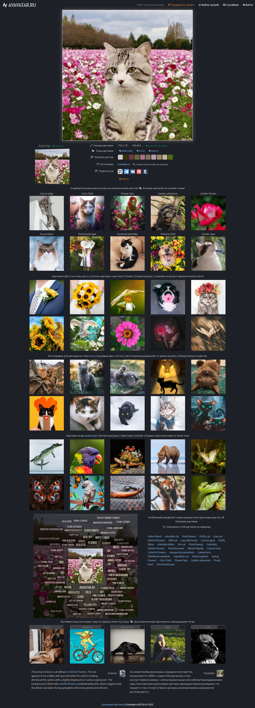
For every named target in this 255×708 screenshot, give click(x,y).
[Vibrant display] (127, 587)
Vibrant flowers (156, 548)
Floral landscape (165, 564)
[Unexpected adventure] (55, 582)
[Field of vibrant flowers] (108, 517)
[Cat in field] (55, 544)
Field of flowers (156, 540)
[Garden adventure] (105, 609)
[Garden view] (116, 591)
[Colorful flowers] (87, 608)
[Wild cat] (61, 577)
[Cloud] (80, 596)
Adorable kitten (165, 544)
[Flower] (92, 542)
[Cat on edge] (130, 560)
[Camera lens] (72, 604)
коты (92, 356)
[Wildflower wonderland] (116, 613)
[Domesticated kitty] (73, 530)
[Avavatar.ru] (87, 587)
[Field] (88, 592)
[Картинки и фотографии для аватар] (19, 5)
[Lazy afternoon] (76, 600)
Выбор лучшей (210, 4)
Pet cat (181, 544)
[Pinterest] (139, 171)
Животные (127, 151)
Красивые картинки (113, 704)
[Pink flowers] (118, 582)
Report (125, 179)
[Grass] (116, 547)
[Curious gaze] (126, 546)
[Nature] (68, 587)
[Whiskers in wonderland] (51, 529)
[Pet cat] (59, 587)
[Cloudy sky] (124, 569)
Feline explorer (200, 556)
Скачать (59, 146)
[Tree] (61, 562)
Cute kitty (211, 544)
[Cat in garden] (49, 573)
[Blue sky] (87, 537)
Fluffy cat (204, 536)
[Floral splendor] (126, 609)
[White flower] (102, 537)
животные (91, 435)
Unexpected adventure (181, 552)
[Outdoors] (112, 579)
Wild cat (172, 540)
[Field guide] (66, 521)
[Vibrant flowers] (108, 603)
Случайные (232, 4)
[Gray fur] (51, 578)
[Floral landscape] (115, 527)
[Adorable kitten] (108, 532)
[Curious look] (60, 591)
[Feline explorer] (74, 526)
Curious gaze (207, 540)
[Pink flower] (99, 595)
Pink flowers (189, 536)
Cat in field (165, 560)
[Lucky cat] (77, 613)
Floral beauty (195, 544)
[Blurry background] (102, 599)
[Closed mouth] (91, 530)
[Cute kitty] (118, 539)
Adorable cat (171, 536)
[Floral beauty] (57, 550)
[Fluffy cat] (74, 534)
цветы (85, 276)
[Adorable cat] (59, 568)
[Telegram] (126, 171)
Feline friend (155, 536)
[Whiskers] (122, 565)
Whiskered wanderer (159, 556)
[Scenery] (106, 543)
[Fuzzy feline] (43, 565)
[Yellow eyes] (90, 604)
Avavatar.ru (124, 164)
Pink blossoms (176, 548)
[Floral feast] (47, 561)
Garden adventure (200, 560)
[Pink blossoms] (69, 540)
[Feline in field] (125, 601)
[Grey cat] (58, 556)
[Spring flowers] (80, 520)
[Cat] (62, 572)
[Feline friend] (67, 544)
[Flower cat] (51, 601)
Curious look (213, 548)
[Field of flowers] (115, 595)
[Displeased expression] (49, 538)
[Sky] (109, 550)
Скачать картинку (157, 145)
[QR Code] (120, 171)
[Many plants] (56, 611)
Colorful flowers (157, 552)
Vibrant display (195, 548)
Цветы (154, 151)
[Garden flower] (93, 613)
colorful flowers (68, 683)
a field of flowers (77, 671)
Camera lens (204, 552)
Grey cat (217, 536)
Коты (142, 151)
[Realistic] (80, 544)
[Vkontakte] (132, 171)
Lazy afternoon (188, 540)
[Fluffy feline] (122, 554)
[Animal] (112, 571)
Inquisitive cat (181, 556)
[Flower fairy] (123, 543)
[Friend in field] (128, 550)
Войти (249, 4)
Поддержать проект (182, 4)
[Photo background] (118, 575)
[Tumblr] (145, 171)
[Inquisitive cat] (64, 596)
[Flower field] (107, 588)
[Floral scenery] (123, 521)
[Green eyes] (74, 592)
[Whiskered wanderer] (102, 522)
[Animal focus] (114, 560)
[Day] (101, 591)
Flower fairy (181, 560)
